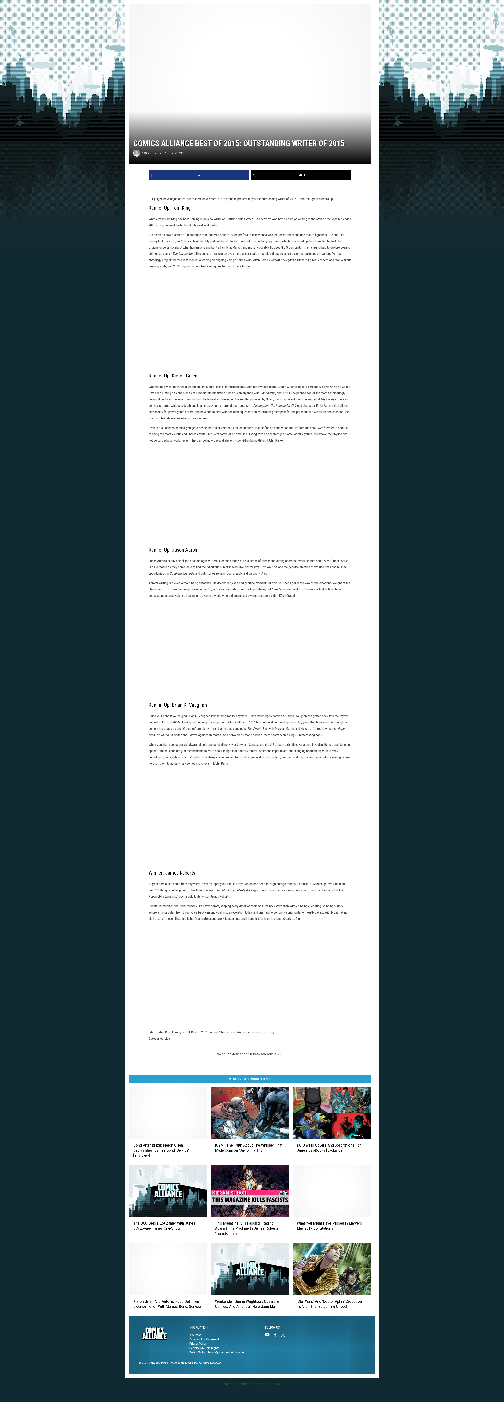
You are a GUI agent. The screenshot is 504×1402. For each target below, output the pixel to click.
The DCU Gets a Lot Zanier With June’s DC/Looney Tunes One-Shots (164, 1226)
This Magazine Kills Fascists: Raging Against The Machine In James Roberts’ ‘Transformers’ (247, 1228)
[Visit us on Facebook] (277, 1334)
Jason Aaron (237, 1032)
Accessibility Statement (204, 1339)
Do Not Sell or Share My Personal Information (217, 1352)
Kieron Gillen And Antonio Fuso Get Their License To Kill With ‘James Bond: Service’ (167, 1304)
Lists (167, 1038)
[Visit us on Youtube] (269, 1334)
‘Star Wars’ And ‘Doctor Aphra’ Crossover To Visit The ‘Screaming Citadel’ (329, 1304)
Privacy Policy (197, 1343)
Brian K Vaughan (175, 1032)
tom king (268, 1032)
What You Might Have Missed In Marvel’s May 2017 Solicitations (329, 1226)
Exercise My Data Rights (204, 1348)
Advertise (195, 1335)
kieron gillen (253, 1032)
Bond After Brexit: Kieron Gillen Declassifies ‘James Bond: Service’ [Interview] (161, 1150)
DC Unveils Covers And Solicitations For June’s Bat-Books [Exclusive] (329, 1148)
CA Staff (146, 153)
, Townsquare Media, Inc (183, 1362)
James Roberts (218, 1032)
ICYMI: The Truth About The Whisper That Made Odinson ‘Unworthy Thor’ (248, 1148)
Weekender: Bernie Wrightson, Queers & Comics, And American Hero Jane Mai (247, 1304)
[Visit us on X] (285, 1334)
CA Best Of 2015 (197, 1032)
